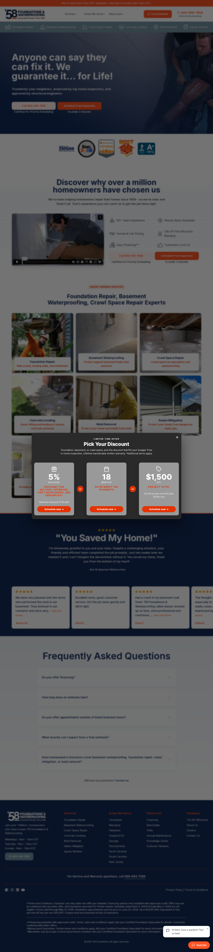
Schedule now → (54, 509)
